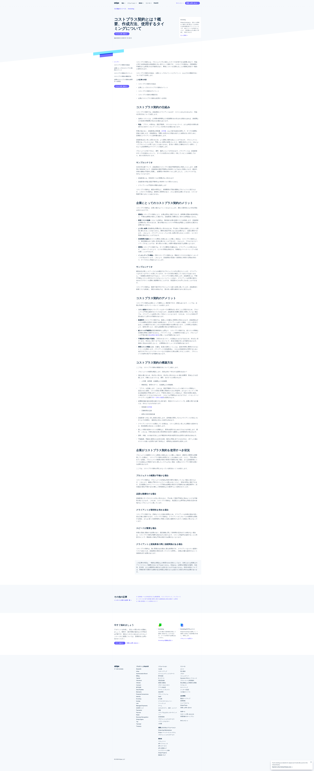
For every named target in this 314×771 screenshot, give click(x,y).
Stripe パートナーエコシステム (167, 732)
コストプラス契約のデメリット (123, 73)
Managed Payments (142, 705)
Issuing (138, 701)
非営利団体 (161, 717)
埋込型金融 (161, 680)
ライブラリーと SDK (164, 750)
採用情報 (182, 701)
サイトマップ (184, 687)
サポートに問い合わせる (187, 714)
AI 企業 (160, 699)
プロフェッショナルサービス (166, 719)
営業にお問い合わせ (191, 3)
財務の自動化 (162, 683)
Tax (137, 721)
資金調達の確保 (154, 335)
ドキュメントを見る (186, 638)
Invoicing (131, 9)
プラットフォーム (163, 694)
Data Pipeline (140, 689)
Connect (138, 685)
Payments (139, 710)
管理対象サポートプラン (187, 716)
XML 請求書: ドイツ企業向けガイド (148, 601)
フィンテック (162, 703)
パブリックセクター (164, 721)
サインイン (179, 3)
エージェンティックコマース (166, 673)
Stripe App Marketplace (165, 730)
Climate (138, 683)
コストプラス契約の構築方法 (122, 76)
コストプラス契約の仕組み (122, 65)
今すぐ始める (119, 643)
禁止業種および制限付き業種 (188, 683)
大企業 (160, 669)
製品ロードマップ (185, 698)
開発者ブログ (162, 755)
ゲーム (160, 705)
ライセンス (183, 685)
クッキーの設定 (184, 689)
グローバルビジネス (164, 685)
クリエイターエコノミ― (165, 701)
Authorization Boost (142, 673)
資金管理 (160, 692)
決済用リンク (140, 708)
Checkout (139, 680)
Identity (138, 696)
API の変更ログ (162, 748)
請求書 (163, 131)
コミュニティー (184, 676)
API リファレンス (163, 743)
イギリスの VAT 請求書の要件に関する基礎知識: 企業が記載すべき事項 (158, 599)
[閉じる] (311, 762)
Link (137, 703)
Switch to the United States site (281, 767)
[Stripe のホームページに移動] (116, 666)
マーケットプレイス (164, 689)
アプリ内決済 (162, 687)
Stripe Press (183, 705)
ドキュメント (162, 741)
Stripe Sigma (139, 719)
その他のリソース (120, 9)
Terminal (138, 724)
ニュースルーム (184, 703)
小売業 (160, 723)
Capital (138, 678)
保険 (159, 710)
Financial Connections (142, 694)
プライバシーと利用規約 (187, 680)
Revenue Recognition (142, 717)
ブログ (182, 673)
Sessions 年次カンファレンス (188, 678)
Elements (139, 692)
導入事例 (182, 671)
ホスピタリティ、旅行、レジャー (167, 708)
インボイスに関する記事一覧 (122, 600)
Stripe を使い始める (121, 34)
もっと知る (183, 35)
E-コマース (161, 678)
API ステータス (162, 746)
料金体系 (156, 3)
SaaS (159, 696)
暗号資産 (138, 687)
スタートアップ (162, 671)
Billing (137, 676)
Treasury (138, 726)
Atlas (137, 671)
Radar (138, 715)
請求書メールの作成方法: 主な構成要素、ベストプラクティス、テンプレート (159, 596)
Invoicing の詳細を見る (164, 640)
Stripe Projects (162, 753)
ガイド (182, 669)
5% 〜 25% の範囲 (158, 397)
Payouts (138, 712)
